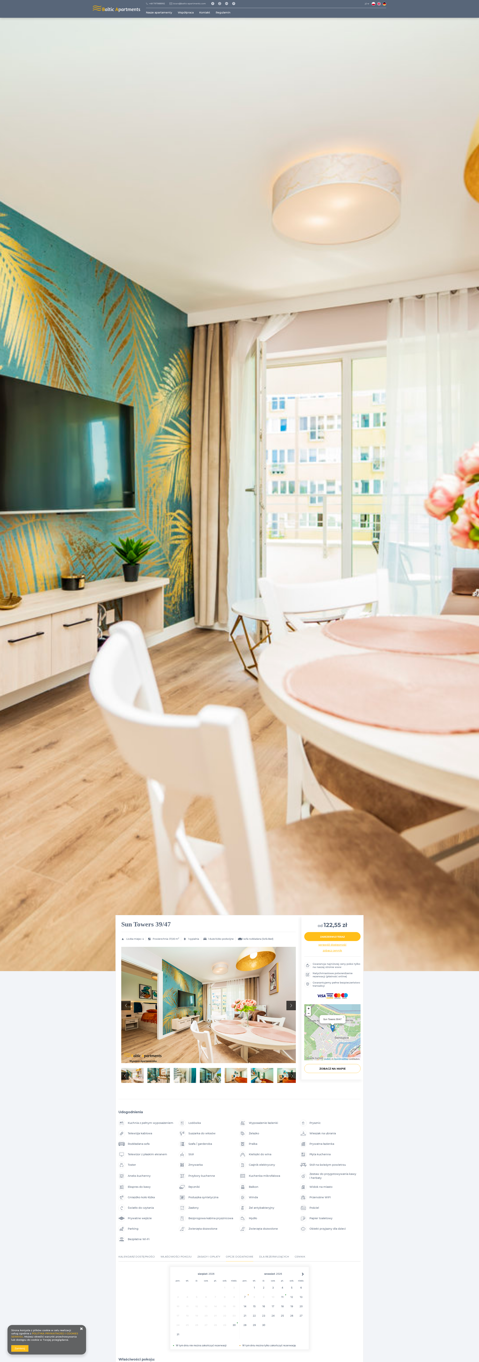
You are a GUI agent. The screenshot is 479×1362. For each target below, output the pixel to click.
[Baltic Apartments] (235, 3)
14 (245, 1306)
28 (244, 1324)
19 (291, 1306)
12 (291, 1296)
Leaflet (327, 1058)
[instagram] (221, 3)
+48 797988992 (157, 3)
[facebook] (213, 3)
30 (234, 1324)
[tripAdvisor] (228, 3)
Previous (126, 1005)
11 (282, 1296)
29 (254, 1324)
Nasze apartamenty (159, 12)
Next (291, 1005)
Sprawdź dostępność (332, 944)
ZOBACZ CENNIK (332, 950)
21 (245, 1315)
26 (291, 1315)
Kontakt (204, 12)
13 (301, 1296)
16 (263, 1306)
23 (263, 1315)
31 (178, 1334)
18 (282, 1306)
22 (254, 1315)
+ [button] (309, 1008)
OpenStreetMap (341, 1058)
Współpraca (186, 12)
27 (301, 1315)
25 (282, 1315)
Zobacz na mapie (332, 1068)
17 (273, 1306)
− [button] (309, 1013)
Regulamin (223, 12)
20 (301, 1306)
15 (254, 1306)
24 (273, 1315)
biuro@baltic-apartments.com (189, 3)
